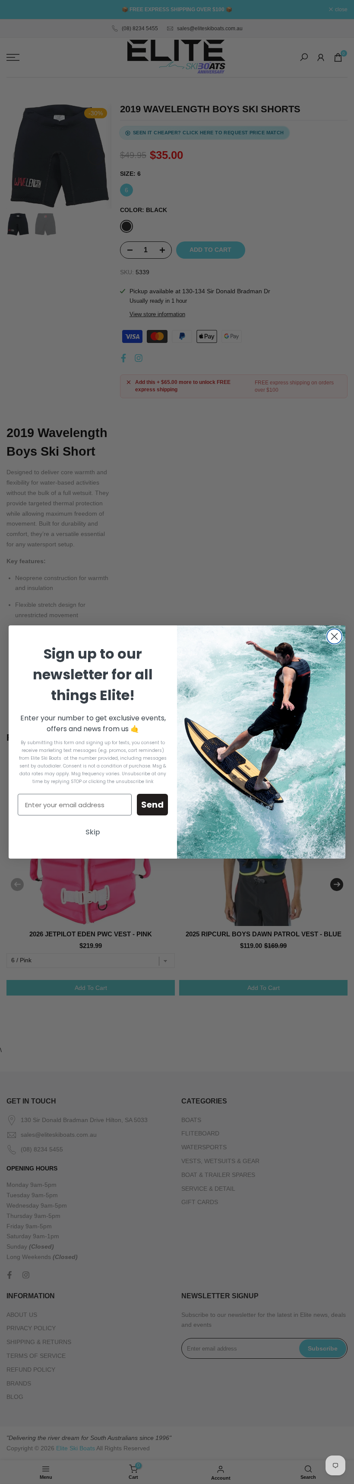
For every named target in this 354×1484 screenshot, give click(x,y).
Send (152, 805)
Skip (92, 832)
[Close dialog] (334, 636)
